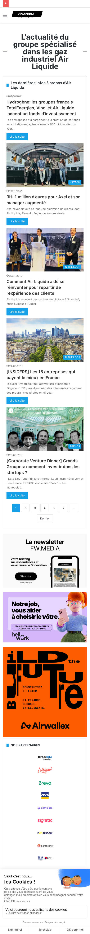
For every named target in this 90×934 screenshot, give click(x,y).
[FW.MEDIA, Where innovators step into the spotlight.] (27, 15)
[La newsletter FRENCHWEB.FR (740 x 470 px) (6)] (45, 586)
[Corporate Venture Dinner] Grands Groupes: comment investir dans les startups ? (43, 466)
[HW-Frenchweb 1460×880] (45, 641)
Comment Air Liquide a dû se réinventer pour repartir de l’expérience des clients (35, 287)
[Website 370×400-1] (45, 736)
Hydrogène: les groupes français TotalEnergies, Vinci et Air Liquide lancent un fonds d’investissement (41, 107)
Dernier (45, 518)
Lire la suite (17, 136)
